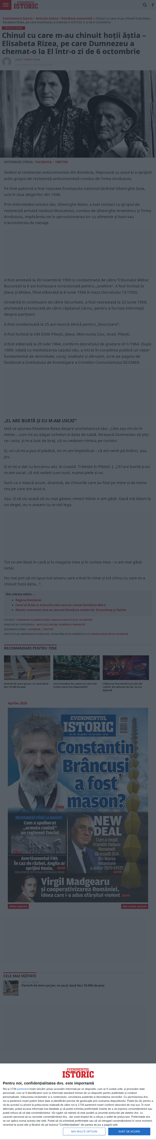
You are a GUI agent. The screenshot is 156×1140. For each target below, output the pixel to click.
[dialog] (78, 1102)
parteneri (22, 1089)
